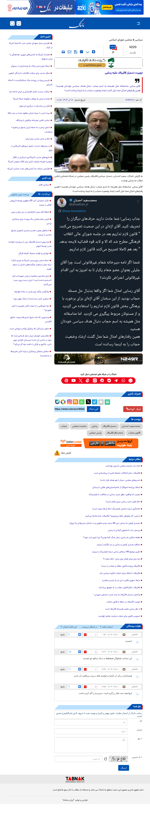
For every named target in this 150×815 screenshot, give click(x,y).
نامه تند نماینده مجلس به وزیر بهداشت (122, 466)
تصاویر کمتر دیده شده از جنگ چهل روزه (31, 299)
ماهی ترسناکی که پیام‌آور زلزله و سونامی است (29, 329)
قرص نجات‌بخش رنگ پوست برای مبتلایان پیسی (32, 221)
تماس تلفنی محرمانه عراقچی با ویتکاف (33, 120)
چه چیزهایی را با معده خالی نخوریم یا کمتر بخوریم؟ (32, 308)
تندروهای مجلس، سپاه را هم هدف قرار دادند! (120, 480)
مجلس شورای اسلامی (120, 40)
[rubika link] (130, 380)
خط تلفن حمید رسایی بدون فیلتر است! (123, 502)
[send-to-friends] (69, 51)
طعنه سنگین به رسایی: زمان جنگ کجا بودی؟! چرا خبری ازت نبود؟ (111, 537)
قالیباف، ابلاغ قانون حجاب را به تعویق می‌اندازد (119, 587)
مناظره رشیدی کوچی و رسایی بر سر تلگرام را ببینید (118, 544)
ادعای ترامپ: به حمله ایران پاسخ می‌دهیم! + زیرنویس (31, 130)
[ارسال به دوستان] (101, 402)
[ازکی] (109, 7)
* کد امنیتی (137, 757)
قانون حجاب (134, 433)
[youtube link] (73, 380)
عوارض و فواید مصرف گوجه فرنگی (33, 253)
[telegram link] (116, 380)
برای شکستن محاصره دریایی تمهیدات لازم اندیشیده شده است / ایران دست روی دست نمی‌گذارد (32, 280)
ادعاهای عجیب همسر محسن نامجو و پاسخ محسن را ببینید (31, 233)
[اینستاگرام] (69, 401)
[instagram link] (95, 380)
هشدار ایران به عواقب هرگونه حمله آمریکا (31, 99)
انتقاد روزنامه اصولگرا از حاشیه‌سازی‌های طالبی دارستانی (116, 487)
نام (141, 721)
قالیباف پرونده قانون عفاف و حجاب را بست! (120, 566)
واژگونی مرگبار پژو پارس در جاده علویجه (31, 291)
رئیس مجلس (95, 433)
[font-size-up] (93, 51)
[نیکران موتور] (98, 358)
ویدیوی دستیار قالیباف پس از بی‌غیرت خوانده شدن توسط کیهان (30, 244)
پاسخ (63, 634)
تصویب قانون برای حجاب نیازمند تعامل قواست (119, 616)
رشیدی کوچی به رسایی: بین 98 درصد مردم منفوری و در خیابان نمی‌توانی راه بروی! (105, 523)
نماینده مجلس (79, 426)
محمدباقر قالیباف (115, 433)
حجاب (64, 426)
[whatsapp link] (123, 380)
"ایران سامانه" (68, 800)
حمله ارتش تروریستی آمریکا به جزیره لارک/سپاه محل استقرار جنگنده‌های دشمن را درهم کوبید (31, 265)
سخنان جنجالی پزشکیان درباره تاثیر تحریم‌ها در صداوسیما (31, 354)
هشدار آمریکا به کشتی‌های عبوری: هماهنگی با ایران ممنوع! (31, 57)
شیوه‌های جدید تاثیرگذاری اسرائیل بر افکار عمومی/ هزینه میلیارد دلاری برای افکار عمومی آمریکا (30, 159)
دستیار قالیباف (110, 426)
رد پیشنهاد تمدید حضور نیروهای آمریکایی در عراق (31, 148)
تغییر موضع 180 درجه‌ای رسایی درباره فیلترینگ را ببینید (116, 552)
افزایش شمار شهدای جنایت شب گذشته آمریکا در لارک (30, 45)
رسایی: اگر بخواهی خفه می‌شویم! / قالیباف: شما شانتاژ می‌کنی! (112, 516)
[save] (75, 52)
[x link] (80, 380)
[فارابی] (98, 62)
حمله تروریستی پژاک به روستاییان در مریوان (30, 66)
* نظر (140, 739)
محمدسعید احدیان (131, 426)
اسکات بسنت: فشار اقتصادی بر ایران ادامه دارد (29, 92)
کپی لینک (93, 409)
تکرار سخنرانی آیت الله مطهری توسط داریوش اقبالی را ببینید (31, 203)
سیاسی (139, 40)
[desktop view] (18, 23)
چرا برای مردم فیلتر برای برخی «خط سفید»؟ (121, 559)
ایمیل (139, 730)
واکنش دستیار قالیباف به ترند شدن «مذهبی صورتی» (117, 595)
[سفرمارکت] (98, 443)
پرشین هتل (44, 185)
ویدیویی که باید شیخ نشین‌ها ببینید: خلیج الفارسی (31, 319)
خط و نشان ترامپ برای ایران (37, 139)
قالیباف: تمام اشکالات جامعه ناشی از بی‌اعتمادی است (117, 473)
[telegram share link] (94, 402)
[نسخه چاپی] (107, 402)
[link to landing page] (77, 23)
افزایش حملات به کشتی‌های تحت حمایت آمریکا (29, 169)
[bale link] (109, 380)
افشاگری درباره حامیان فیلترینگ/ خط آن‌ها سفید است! (116, 509)
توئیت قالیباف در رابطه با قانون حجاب (123, 602)
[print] (63, 51)
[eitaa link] (87, 380)
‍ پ (87, 52)
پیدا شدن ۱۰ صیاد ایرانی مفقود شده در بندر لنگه (29, 113)
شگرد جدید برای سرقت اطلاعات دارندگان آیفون (29, 73)
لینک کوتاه (135, 409)
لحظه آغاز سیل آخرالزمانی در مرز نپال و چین (30, 212)
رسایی (94, 426)
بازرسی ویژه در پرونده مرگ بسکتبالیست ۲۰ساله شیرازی (30, 82)
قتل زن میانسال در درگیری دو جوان (34, 106)
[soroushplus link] (102, 380)
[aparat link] (66, 380)
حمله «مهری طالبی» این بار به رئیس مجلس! (121, 580)
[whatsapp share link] (82, 402)
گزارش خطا (66, 453)
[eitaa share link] (75, 402)
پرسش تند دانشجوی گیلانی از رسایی (124, 530)
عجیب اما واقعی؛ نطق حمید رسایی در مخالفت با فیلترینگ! (114, 494)
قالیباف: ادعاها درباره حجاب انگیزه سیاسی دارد (120, 573)
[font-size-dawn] (81, 51)
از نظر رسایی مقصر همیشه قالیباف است (122, 609)
